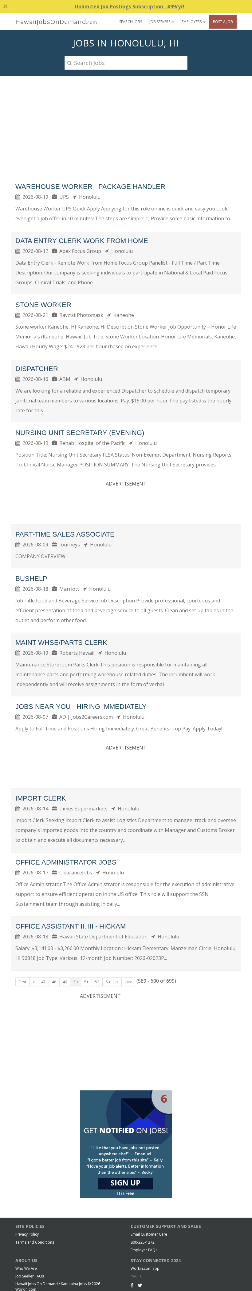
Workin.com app (145, 1268)
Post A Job (223, 21)
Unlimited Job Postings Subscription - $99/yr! (129, 6)
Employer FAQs (144, 1250)
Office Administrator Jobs (65, 862)
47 (43, 982)
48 (54, 982)
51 (86, 982)
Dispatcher (36, 369)
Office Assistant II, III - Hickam (70, 926)
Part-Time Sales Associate (65, 534)
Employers (192, 21)
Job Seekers (160, 21)
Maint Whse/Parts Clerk (61, 642)
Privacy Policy (27, 1234)
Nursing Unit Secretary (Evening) (79, 433)
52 (97, 982)
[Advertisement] (126, 122)
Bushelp (31, 578)
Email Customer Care (149, 1234)
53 (108, 982)
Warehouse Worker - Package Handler (90, 186)
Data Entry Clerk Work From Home (81, 241)
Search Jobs (130, 21)
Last (128, 982)
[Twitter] (140, 1285)
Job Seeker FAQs (29, 1276)
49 (65, 982)
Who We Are (26, 1268)
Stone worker (43, 305)
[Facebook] (132, 1285)
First (22, 982)
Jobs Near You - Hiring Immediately (81, 706)
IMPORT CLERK (40, 798)
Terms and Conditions (34, 1242)
